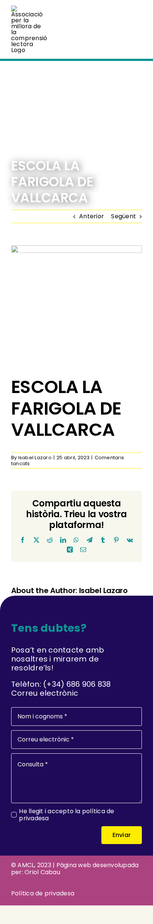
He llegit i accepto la (66, 815)
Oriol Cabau (42, 872)
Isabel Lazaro (35, 457)
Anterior (91, 216)
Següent (123, 216)
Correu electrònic (44, 693)
